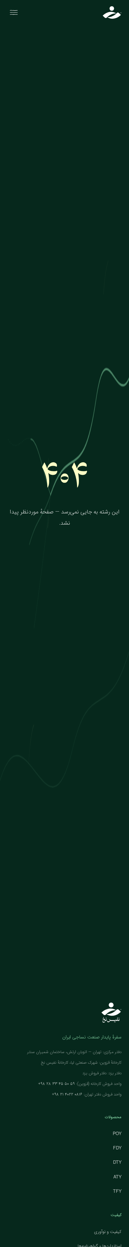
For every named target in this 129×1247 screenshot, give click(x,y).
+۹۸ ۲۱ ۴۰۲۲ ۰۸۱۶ (67, 1094)
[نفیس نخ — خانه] (112, 12)
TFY (117, 1191)
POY (117, 1133)
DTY (117, 1162)
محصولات (113, 1117)
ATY (117, 1176)
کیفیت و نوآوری (107, 1231)
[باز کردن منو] (14, 12)
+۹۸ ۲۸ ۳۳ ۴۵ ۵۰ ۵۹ (56, 1084)
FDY (117, 1147)
